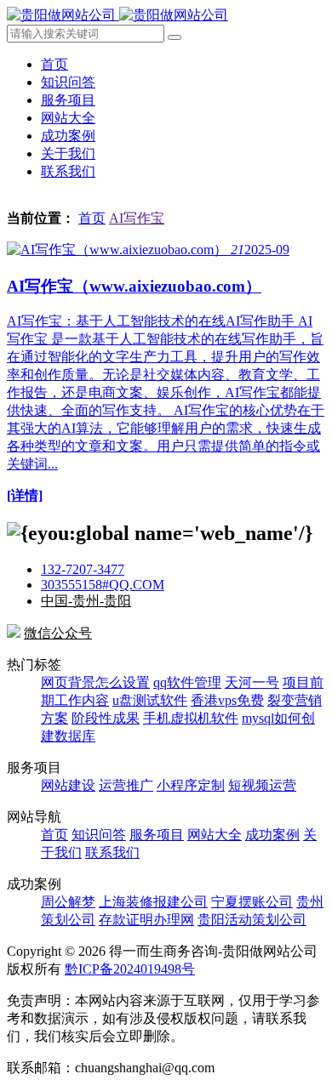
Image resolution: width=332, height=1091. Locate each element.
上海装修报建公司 (153, 902)
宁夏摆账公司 (252, 902)
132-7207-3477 (82, 569)
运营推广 (126, 785)
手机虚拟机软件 (190, 718)
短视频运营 (262, 785)
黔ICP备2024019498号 (130, 969)
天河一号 (252, 682)
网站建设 (68, 785)
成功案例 (68, 135)
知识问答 (68, 82)
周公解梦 (68, 902)
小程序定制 (191, 785)
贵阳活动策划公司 (251, 919)
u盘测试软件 (149, 700)
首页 (54, 64)
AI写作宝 (136, 218)
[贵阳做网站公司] (117, 15)
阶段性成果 (106, 718)
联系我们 (68, 171)
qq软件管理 (187, 682)
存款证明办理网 (146, 919)
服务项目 (68, 100)
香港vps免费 (227, 700)
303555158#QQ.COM (102, 584)
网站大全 (68, 118)
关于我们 (68, 153)
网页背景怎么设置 (95, 682)
